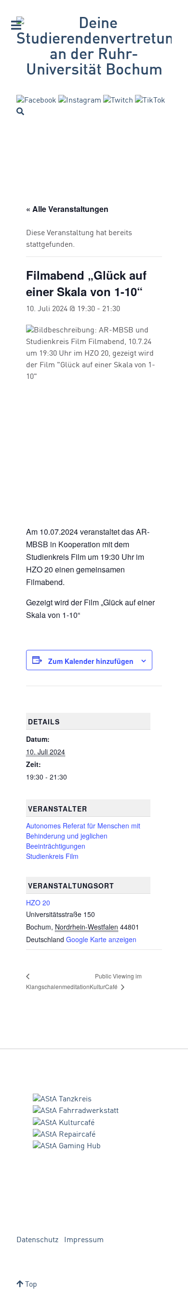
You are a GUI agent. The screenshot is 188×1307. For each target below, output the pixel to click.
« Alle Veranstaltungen (67, 208)
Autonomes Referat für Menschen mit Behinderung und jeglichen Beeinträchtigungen (83, 836)
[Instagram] (79, 101)
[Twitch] (118, 101)
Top (30, 1285)
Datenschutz (37, 1240)
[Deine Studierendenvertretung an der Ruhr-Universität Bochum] (94, 47)
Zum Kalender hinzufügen (91, 661)
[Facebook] (36, 101)
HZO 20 (38, 902)
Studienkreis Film (52, 856)
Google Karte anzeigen (101, 939)
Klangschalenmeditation (58, 986)
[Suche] (20, 111)
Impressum (84, 1240)
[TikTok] (150, 101)
